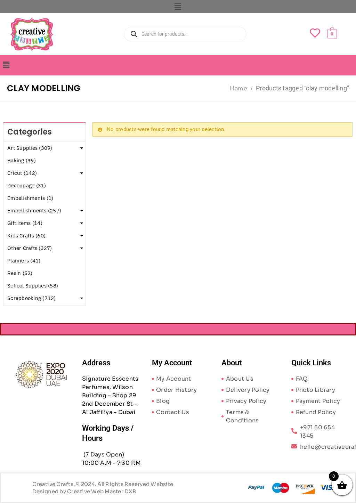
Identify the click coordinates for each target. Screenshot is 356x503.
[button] (178, 6)
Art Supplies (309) (29, 148)
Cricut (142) (22, 173)
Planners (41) (23, 260)
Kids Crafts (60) (26, 235)
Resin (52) (20, 273)
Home (238, 88)
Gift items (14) (24, 223)
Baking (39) (21, 160)
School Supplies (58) (32, 285)
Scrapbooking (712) (31, 298)
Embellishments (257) (34, 210)
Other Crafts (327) (29, 248)
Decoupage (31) (26, 185)
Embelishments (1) (30, 198)
